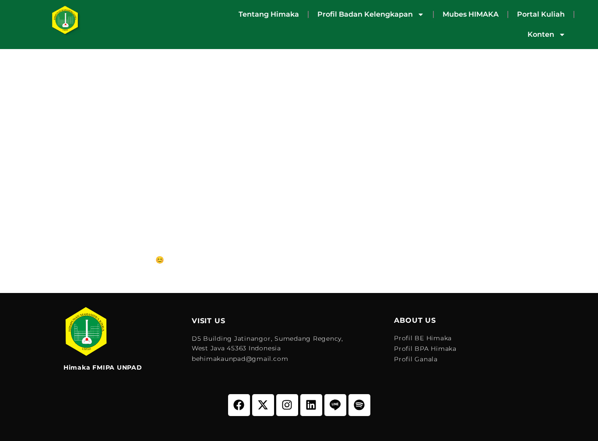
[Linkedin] (311, 405)
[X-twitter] (263, 405)
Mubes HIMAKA (471, 14)
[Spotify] (359, 405)
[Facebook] (239, 405)
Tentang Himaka (269, 14)
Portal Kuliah (541, 14)
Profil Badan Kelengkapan (365, 14)
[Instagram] (287, 405)
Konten (541, 34)
